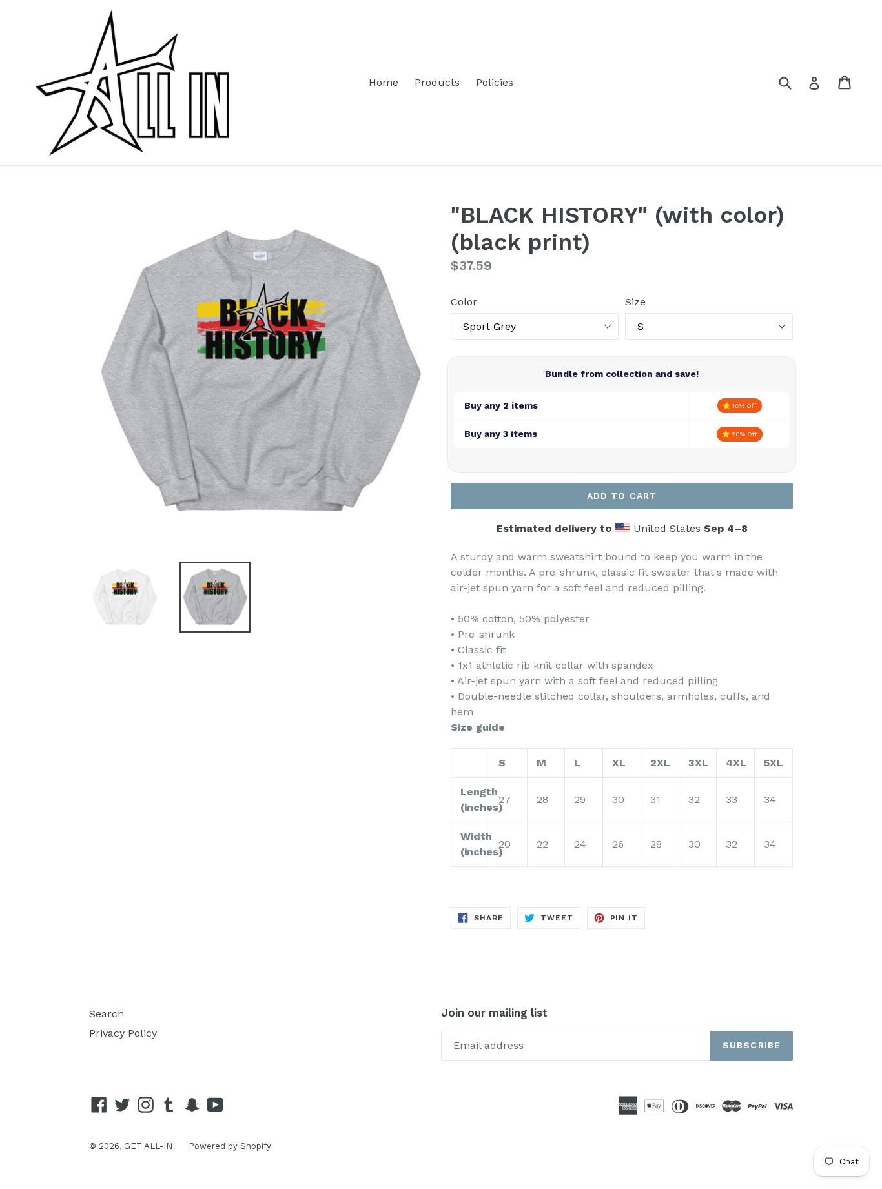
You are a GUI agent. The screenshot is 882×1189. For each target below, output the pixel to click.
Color (464, 302)
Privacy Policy (123, 1033)
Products (437, 82)
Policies (494, 82)
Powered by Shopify (230, 1146)
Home (383, 82)
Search (106, 1014)
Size (635, 302)
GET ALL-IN (148, 1146)
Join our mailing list (494, 1012)
